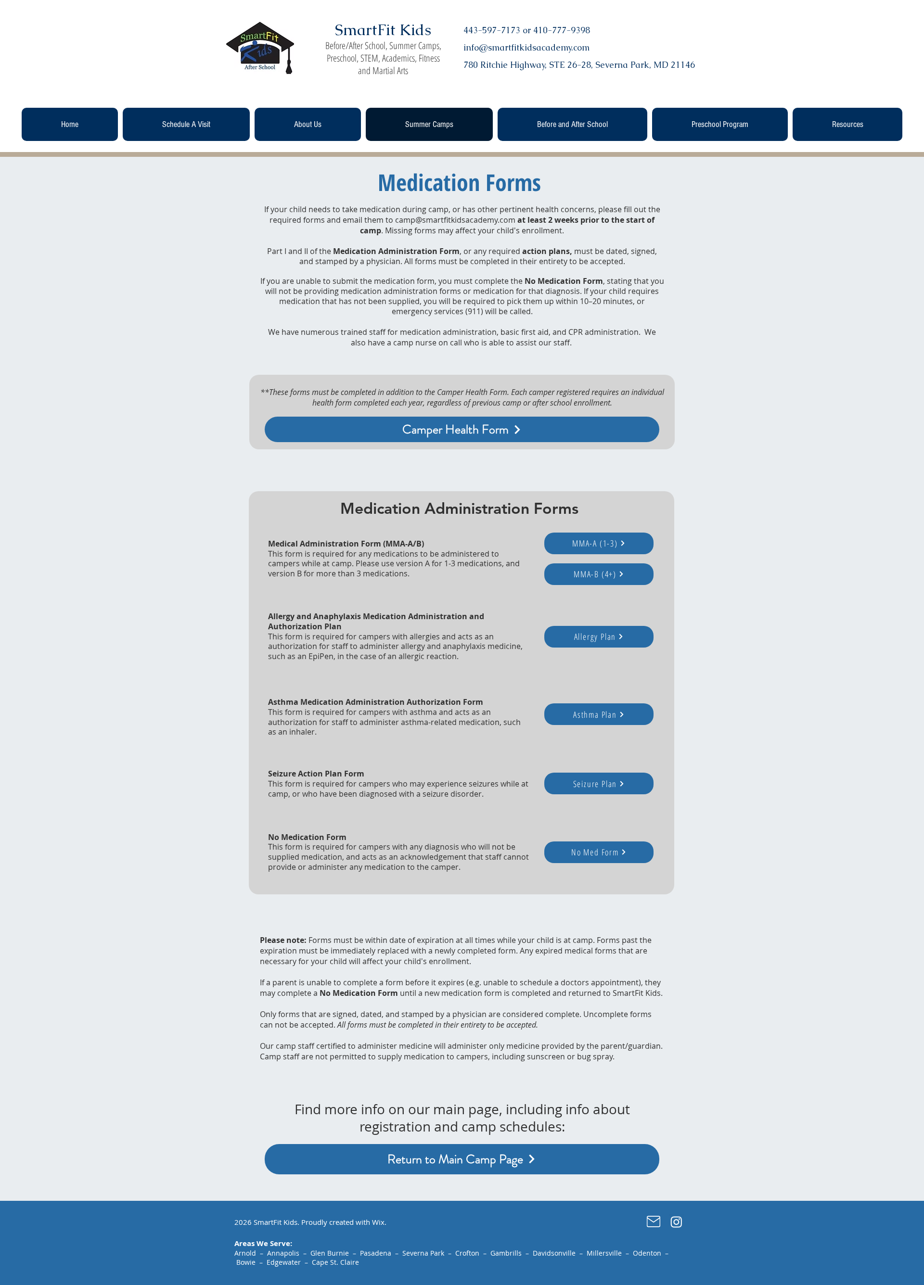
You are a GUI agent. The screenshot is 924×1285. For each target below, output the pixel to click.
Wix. (379, 1222)
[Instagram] (676, 1221)
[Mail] (653, 1222)
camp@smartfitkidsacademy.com (455, 220)
